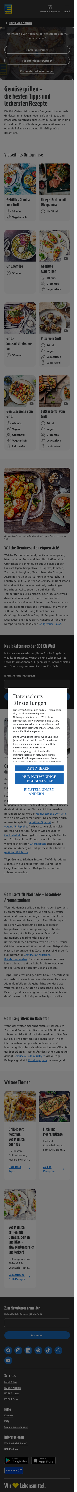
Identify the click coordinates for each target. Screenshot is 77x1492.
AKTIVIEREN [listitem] (38, 768)
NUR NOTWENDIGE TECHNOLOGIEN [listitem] (39, 779)
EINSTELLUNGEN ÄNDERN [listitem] (39, 791)
